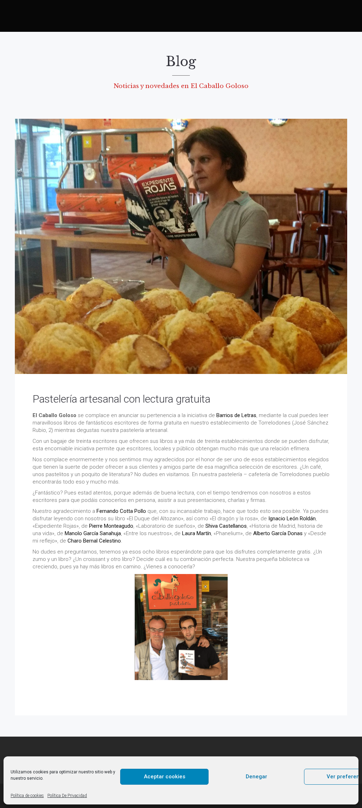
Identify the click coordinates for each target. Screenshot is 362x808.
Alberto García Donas (278, 533)
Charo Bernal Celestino (94, 541)
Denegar (256, 776)
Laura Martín (196, 533)
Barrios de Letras (236, 415)
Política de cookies (27, 795)
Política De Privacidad (67, 795)
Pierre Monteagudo (111, 526)
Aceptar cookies (164, 776)
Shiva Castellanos (226, 526)
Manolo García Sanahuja (93, 533)
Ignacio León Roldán (292, 518)
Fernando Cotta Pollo (121, 511)
